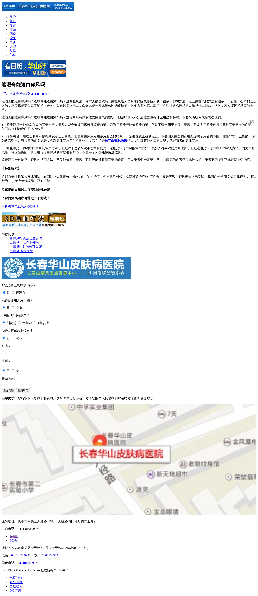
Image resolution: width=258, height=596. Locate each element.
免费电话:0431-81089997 (33, 94)
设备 (13, 38)
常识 (13, 42)
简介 (13, 17)
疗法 (13, 29)
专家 (13, 25)
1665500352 (50, 555)
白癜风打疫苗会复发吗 (26, 238)
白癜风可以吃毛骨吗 (24, 242)
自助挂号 (16, 586)
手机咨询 (9, 94)
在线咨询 (16, 582)
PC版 (13, 540)
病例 (13, 33)
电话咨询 (16, 577)
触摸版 (14, 536)
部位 (13, 55)
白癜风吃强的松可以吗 (26, 247)
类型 (13, 50)
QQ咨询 (33, 206)
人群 (13, 46)
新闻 (13, 21)
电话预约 (21, 206)
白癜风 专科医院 (21, 251)
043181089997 (21, 555)
